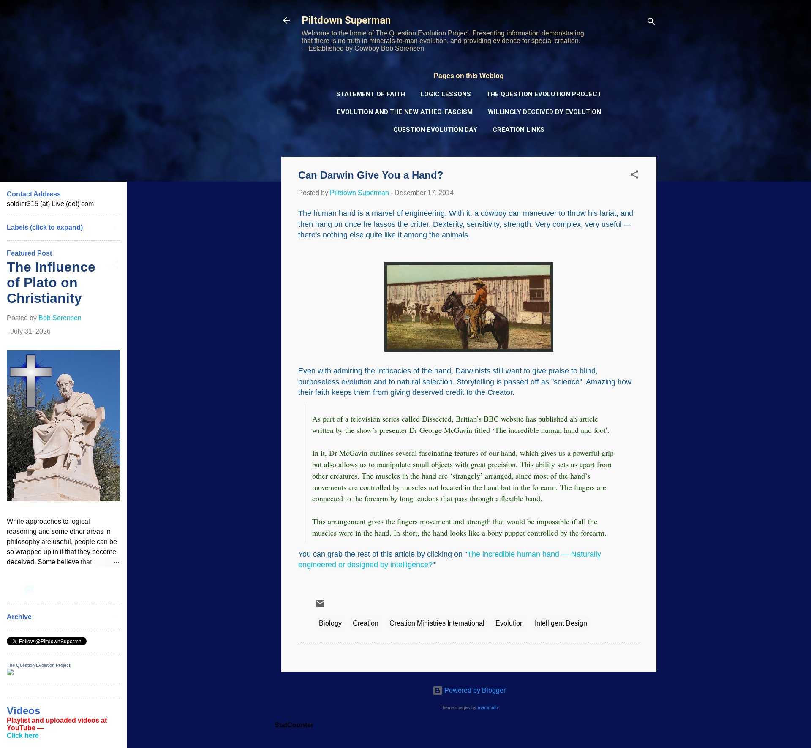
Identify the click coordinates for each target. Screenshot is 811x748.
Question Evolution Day (435, 129)
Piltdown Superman (346, 20)
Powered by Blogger (474, 690)
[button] (634, 175)
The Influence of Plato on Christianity (51, 282)
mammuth (488, 707)
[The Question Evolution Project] (10, 673)
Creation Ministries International (436, 623)
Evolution (509, 623)
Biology (330, 623)
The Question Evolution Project (543, 94)
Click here (23, 735)
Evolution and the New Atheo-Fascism (405, 112)
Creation (365, 623)
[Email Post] (320, 606)
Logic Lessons (445, 94)
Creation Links (518, 129)
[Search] (651, 23)
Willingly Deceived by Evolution (544, 112)
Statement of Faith (370, 94)
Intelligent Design (561, 623)
